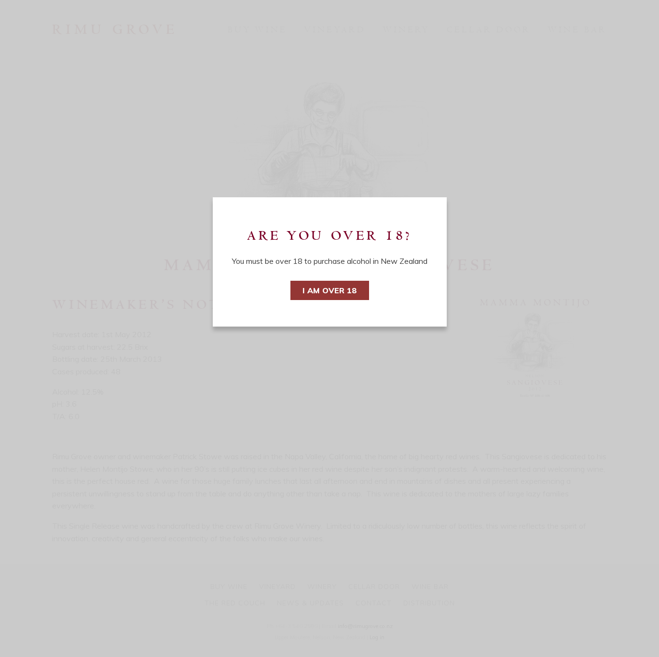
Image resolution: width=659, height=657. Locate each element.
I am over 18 (329, 290)
